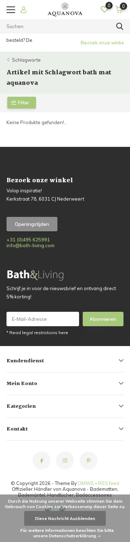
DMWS (86, 483)
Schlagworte (26, 60)
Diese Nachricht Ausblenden (65, 518)
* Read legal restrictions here (37, 332)
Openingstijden (32, 224)
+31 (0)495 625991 (28, 239)
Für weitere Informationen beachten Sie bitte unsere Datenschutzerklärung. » (67, 533)
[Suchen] (120, 26)
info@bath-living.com (30, 245)
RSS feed (108, 483)
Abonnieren (103, 319)
